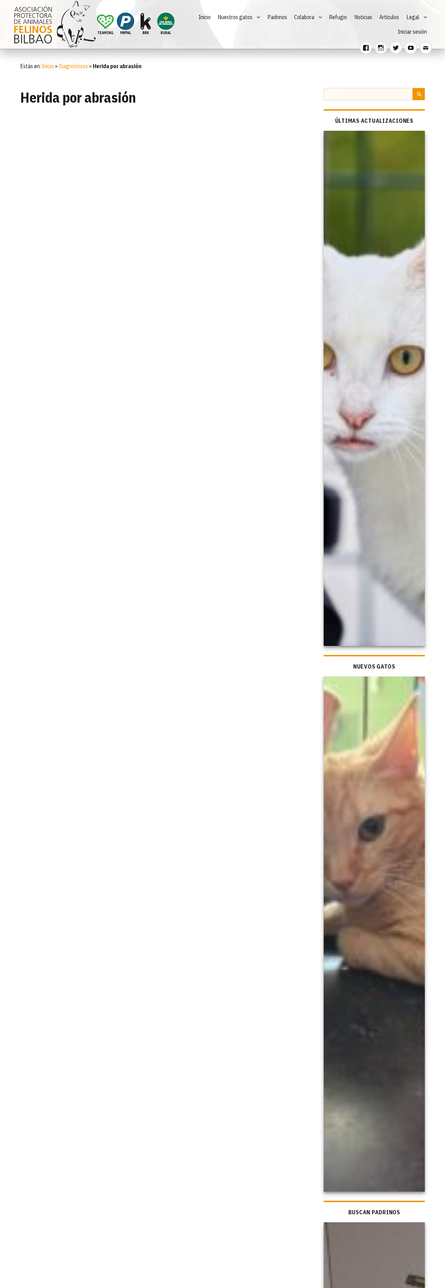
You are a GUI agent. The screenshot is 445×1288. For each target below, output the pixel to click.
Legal (412, 17)
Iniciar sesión (412, 31)
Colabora (304, 17)
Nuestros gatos (235, 17)
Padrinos (277, 17)
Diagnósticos (73, 66)
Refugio (338, 17)
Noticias (363, 17)
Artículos (389, 17)
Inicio (205, 17)
